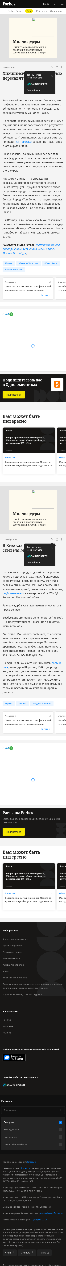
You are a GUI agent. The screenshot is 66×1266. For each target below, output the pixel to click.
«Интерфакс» (24, 141)
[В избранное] (62, 67)
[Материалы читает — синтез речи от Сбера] (51, 67)
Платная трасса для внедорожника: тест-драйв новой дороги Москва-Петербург (31, 249)
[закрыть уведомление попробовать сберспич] (52, 76)
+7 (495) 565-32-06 (38, 1219)
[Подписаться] (61, 1110)
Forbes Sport (10, 457)
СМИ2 (8, 1252)
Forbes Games (19, 11)
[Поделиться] (57, 67)
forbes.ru (31, 1161)
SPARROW (25, 1252)
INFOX (43, 1252)
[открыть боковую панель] (54, 3)
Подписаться (13, 394)
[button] (62, 3)
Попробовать (33, 90)
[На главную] (9, 3)
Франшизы (56, 11)
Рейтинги (41, 11)
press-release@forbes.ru (51, 1213)
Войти (46, 3)
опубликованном (13, 593)
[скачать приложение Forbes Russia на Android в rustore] (14, 1058)
